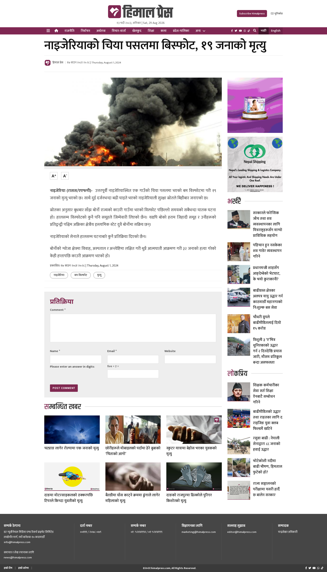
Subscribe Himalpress (252, 13)
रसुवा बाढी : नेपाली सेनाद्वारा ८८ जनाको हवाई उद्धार (266, 444)
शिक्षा (151, 31)
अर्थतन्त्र (101, 31)
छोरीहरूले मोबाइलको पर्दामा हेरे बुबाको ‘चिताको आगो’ (132, 451)
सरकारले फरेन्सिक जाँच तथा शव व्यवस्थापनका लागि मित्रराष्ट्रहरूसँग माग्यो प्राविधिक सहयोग (267, 224)
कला (164, 31)
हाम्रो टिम (8, 568)
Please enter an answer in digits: (72, 366)
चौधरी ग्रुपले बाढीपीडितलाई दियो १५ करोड (267, 323)
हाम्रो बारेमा (23, 568)
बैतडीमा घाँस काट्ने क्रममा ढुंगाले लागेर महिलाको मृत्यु (132, 498)
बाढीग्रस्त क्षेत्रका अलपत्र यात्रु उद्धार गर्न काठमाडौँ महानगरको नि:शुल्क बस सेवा (268, 299)
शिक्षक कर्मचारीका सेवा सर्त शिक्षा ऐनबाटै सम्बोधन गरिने (266, 393)
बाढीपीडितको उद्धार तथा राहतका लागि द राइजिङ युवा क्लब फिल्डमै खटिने (267, 420)
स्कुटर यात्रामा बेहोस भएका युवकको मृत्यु (191, 451)
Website (170, 351)
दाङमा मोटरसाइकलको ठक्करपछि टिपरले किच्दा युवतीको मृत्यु (68, 498)
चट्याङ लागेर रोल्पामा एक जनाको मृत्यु (71, 448)
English (275, 30)
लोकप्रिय (237, 374)
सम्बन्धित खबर (62, 407)
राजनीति (69, 31)
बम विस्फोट (80, 275)
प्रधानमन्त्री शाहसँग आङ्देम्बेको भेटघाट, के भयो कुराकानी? (266, 273)
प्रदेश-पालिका (181, 31)
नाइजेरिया (59, 275)
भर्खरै (263, 30)
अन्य (198, 31)
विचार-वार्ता (119, 31)
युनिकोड (278, 14)
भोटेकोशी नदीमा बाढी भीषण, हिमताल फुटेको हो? (267, 466)
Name (55, 351)
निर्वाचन (85, 31)
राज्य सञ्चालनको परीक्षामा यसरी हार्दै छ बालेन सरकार (266, 489)
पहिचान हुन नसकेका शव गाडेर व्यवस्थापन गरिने (267, 251)
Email (112, 351)
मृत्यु (99, 275)
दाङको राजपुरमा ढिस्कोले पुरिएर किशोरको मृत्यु (189, 498)
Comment (57, 309)
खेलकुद (136, 31)
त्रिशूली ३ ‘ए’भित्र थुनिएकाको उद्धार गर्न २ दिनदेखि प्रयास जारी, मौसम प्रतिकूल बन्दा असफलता (267, 351)
